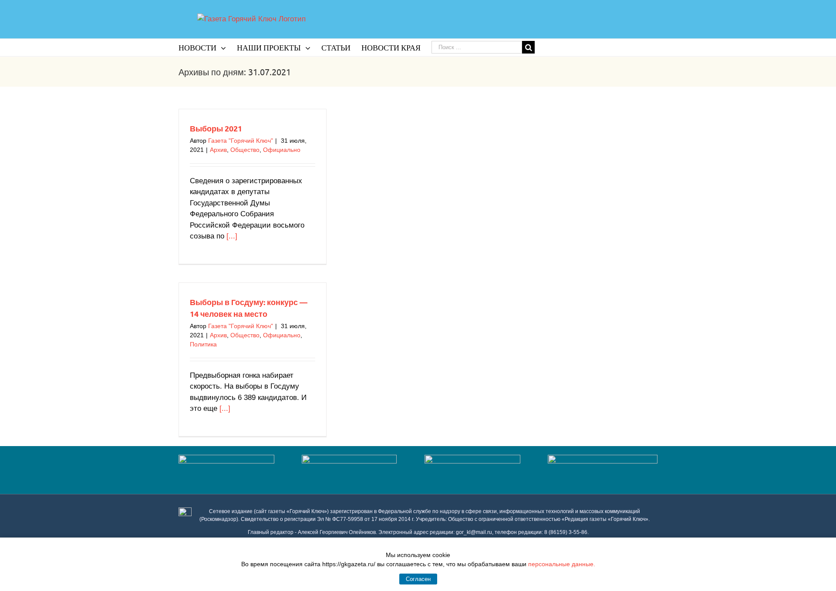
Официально (281, 149)
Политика (203, 344)
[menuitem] (208, 47)
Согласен (418, 579)
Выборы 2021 (216, 128)
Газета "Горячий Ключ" (240, 140)
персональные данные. (561, 564)
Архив (218, 149)
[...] (231, 236)
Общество (245, 149)
